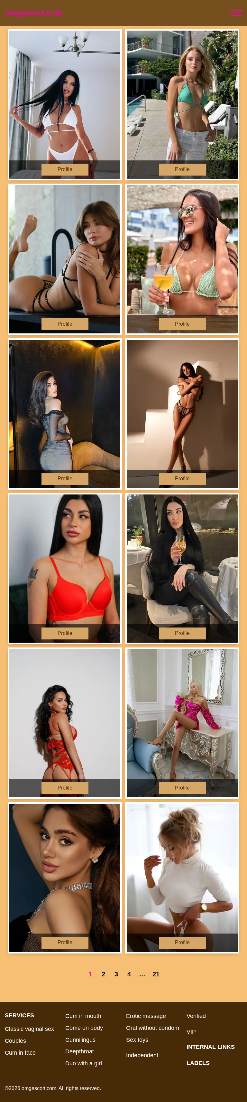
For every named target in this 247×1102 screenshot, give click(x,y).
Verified (196, 1016)
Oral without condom (152, 1028)
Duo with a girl (83, 1063)
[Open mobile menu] (236, 13)
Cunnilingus (80, 1040)
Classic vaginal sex (29, 1029)
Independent (142, 1055)
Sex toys (137, 1040)
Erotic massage (146, 1016)
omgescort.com (33, 12)
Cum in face (20, 1052)
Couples (15, 1041)
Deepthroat (79, 1051)
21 (156, 974)
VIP (191, 1032)
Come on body (84, 1028)
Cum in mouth (83, 1016)
